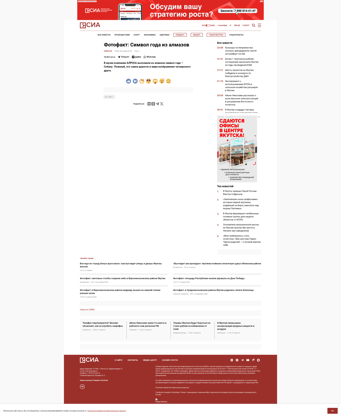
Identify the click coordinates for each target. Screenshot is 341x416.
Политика (133, 330)
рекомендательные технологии (185, 380)
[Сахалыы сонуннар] (208, 25)
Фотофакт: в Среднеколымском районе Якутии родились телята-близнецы (213, 290)
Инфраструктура (179, 333)
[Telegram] (157, 104)
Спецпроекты (236, 35)
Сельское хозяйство (180, 294)
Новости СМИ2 (87, 309)
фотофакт (109, 97)
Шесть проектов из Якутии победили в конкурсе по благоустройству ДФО (239, 73)
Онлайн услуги (170, 360)
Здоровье (164, 35)
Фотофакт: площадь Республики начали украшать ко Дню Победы (209, 278)
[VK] (231, 360)
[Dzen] (136, 57)
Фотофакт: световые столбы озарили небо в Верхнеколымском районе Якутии (122, 278)
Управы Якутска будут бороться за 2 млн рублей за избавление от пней (191, 326)
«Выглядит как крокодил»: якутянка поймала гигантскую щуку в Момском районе (217, 263)
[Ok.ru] (153, 104)
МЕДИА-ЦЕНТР (150, 360)
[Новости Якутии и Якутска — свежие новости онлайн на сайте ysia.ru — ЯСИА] (90, 25)
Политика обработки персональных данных (172, 388)
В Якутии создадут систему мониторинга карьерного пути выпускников (241, 112)
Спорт (137, 35)
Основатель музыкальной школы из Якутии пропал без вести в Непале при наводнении (241, 227)
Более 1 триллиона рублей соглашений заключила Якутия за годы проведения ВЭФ (241, 62)
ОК (332, 411)
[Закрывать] (338, 406)
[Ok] (237, 360)
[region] (170, 410)
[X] (162, 104)
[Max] (258, 360)
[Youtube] (247, 360)
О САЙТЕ (118, 360)
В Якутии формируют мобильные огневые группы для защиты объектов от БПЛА (241, 216)
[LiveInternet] (172, 401)
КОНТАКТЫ (133, 360)
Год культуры (216, 35)
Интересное (177, 267)
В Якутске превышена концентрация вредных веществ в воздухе (235, 326)
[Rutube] (253, 360)
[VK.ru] (149, 104)
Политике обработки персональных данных (106, 411)
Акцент (196, 35)
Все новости (104, 35)
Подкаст (180, 35)
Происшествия (122, 35)
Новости (108, 51)
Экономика (150, 35)
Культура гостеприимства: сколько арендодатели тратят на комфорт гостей (241, 50)
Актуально (87, 330)
